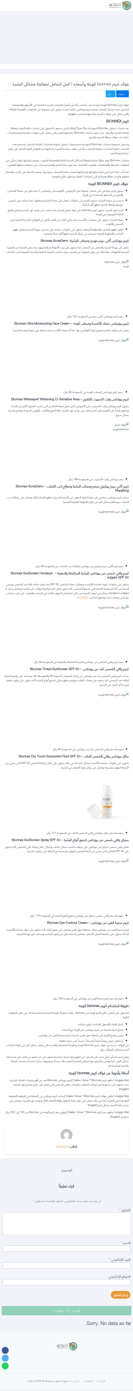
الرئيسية (101, 1380)
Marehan (62, 1146)
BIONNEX (83, 597)
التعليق (124, 1209)
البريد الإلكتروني (119, 1259)
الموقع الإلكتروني (119, 1276)
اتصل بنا (74, 1380)
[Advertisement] (66, 34)
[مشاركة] (5, 1350)
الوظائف (88, 1380)
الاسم (125, 1242)
